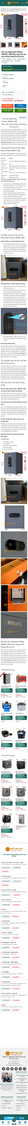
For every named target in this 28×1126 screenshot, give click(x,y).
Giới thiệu (18, 1108)
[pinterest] (16, 1068)
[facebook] (3, 1068)
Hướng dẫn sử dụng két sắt (22, 1083)
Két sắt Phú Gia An (5, 8)
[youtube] (12, 1068)
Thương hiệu (4, 62)
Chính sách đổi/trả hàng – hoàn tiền (22, 1076)
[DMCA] (19, 1118)
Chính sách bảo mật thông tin (22, 1079)
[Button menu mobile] (2, 3)
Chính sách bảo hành (21, 1085)
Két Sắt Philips (17, 60)
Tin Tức (4, 1105)
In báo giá (20, 106)
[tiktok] (20, 1068)
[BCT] (9, 1118)
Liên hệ (18, 1110)
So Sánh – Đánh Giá (7, 1108)
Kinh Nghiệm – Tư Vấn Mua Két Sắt (7, 1101)
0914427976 (9, 100)
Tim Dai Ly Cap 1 (20, 1103)
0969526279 (20, 100)
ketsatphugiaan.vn (15, 1063)
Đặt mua (20, 110)
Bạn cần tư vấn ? (7, 106)
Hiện (25, 117)
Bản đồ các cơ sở (20, 1105)
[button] (22, 3)
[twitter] (7, 1068)
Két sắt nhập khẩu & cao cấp (17, 8)
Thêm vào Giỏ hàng (7, 110)
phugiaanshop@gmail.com (15, 1065)
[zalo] (24, 1068)
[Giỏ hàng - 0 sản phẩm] (25, 3)
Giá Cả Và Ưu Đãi (6, 1103)
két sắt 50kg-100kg (21, 59)
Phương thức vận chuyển (22, 1090)
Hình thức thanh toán (21, 1087)
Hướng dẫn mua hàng (21, 1093)
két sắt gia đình (18, 353)
